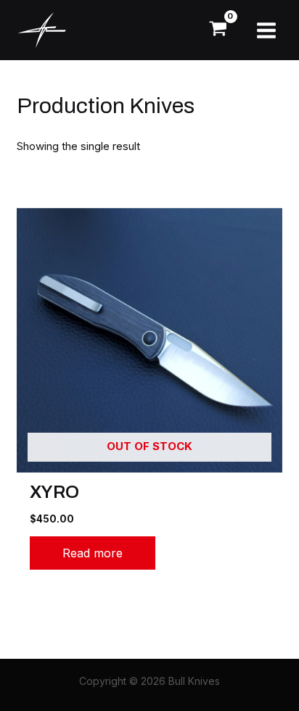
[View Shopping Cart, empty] (218, 30)
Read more (92, 553)
